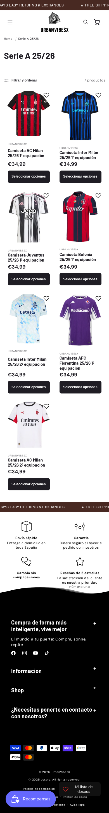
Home (8, 39)
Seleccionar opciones (28, 176)
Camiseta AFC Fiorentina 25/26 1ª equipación (77, 363)
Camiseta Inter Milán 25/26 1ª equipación (79, 155)
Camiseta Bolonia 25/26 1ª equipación (78, 257)
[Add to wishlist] (46, 95)
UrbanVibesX (61, 772)
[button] (10, 22)
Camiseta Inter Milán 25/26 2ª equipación (27, 362)
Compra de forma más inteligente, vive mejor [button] (39, 625)
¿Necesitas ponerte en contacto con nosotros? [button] (51, 712)
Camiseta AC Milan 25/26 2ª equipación (26, 462)
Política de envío (75, 797)
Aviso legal (77, 805)
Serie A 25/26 (28, 39)
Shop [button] (17, 690)
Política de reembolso (39, 789)
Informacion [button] (26, 670)
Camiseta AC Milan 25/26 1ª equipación (26, 153)
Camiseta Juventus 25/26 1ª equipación (26, 257)
